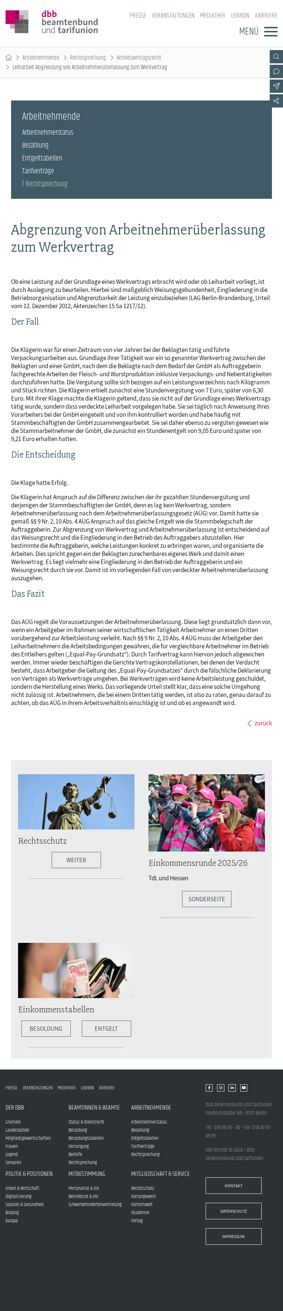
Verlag (137, 1221)
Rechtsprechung (88, 58)
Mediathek (213, 15)
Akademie (140, 1213)
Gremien (13, 1122)
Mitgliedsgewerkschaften (28, 1138)
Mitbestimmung (87, 1174)
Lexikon (240, 15)
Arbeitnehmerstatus (47, 132)
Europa (12, 1221)
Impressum (233, 1236)
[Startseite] (9, 58)
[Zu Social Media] (276, 101)
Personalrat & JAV (84, 1188)
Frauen (12, 1146)
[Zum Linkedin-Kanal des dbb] (231, 1088)
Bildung (12, 1213)
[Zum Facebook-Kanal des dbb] (209, 1088)
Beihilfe (75, 1154)
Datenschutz (233, 1211)
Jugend (12, 1154)
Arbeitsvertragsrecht (139, 58)
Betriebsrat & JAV (83, 1196)
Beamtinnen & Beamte (94, 1108)
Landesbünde (17, 1130)
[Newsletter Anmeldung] (276, 86)
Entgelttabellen (42, 158)
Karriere (266, 15)
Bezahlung (35, 145)
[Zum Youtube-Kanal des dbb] (243, 1088)
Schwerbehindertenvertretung (95, 1205)
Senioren (13, 1163)
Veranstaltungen (173, 15)
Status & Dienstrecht (86, 1122)
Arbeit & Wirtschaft (22, 1188)
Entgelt (106, 1029)
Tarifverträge (38, 171)
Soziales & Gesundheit (25, 1205)
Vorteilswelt (142, 1205)
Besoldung (45, 1029)
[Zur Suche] (276, 56)
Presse (138, 15)
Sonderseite (206, 899)
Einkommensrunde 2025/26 (198, 862)
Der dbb (15, 1108)
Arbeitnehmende (40, 58)
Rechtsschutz (42, 840)
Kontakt (233, 1185)
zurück (263, 723)
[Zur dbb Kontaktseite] (276, 71)
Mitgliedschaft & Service (160, 1174)
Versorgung (79, 1146)
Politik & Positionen (29, 1174)
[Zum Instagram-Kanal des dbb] (220, 1088)
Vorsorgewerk (143, 1196)
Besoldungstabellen (86, 1138)
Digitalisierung (18, 1196)
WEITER (76, 860)
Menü (248, 31)
